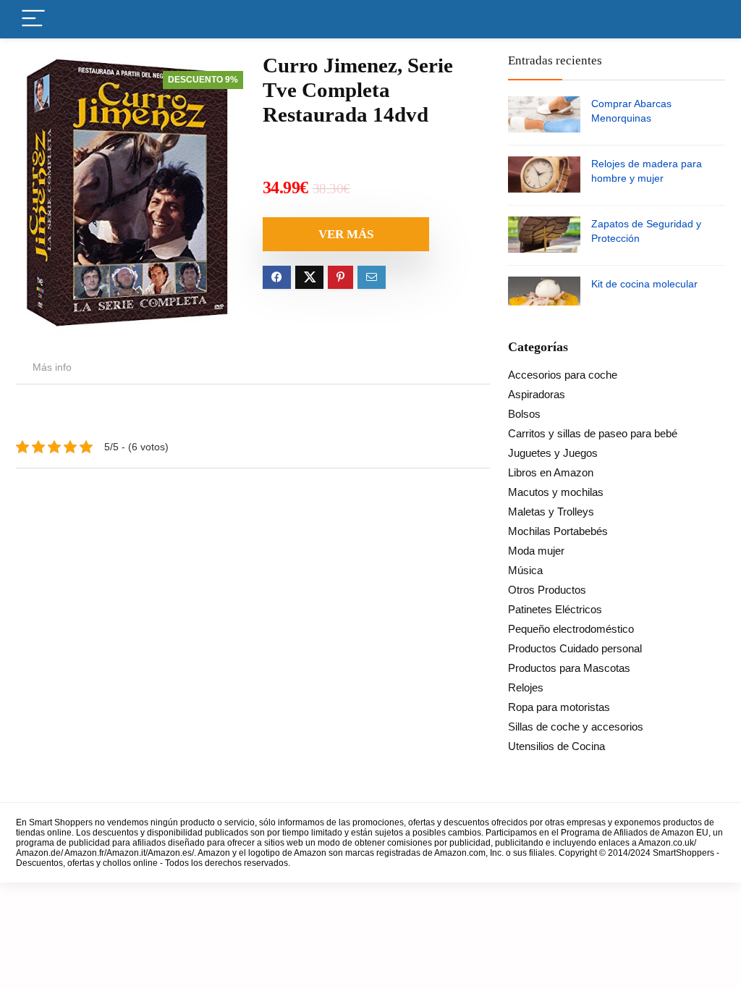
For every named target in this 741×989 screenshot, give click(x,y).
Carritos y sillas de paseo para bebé (592, 433)
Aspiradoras (536, 394)
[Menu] (33, 19)
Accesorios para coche (562, 375)
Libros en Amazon (550, 472)
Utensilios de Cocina (556, 746)
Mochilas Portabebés (558, 531)
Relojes (525, 687)
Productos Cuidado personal (575, 648)
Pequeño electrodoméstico (571, 629)
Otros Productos (547, 590)
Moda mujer (536, 550)
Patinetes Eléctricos (555, 609)
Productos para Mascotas (569, 668)
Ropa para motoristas (559, 707)
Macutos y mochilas (556, 492)
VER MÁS (345, 234)
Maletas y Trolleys (551, 511)
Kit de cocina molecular (644, 284)
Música (525, 570)
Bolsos (524, 414)
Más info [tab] (52, 367)
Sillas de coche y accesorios (575, 726)
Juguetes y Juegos (553, 453)
